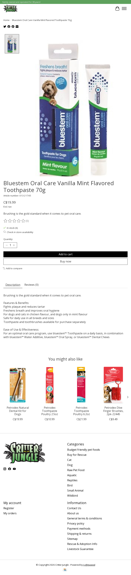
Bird (69, 485)
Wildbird (72, 495)
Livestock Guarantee (80, 549)
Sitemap (72, 539)
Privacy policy (75, 523)
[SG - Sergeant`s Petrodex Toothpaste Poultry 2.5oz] (49, 385)
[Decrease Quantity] (6, 245)
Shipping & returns (79, 534)
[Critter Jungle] (10, 8)
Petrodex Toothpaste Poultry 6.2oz (81, 411)
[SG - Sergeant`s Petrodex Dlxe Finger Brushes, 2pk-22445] (113, 385)
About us (73, 513)
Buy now (65, 261)
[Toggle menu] (124, 8)
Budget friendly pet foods (83, 450)
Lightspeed (89, 564)
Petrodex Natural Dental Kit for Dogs (18, 411)
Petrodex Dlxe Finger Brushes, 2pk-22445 (113, 411)
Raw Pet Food (75, 470)
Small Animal (75, 490)
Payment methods (78, 528)
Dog (70, 465)
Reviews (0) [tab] (31, 285)
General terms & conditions (84, 518)
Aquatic (72, 475)
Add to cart (65, 254)
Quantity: (8, 239)
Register (8, 508)
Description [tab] (12, 285)
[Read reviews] (14, 221)
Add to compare (14, 268)
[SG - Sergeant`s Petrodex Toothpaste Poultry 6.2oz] (81, 385)
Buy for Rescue (76, 455)
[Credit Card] (65, 570)
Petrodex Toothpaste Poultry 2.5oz (49, 411)
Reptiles (72, 480)
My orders (10, 513)
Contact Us (74, 508)
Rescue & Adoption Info (82, 544)
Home (6, 20)
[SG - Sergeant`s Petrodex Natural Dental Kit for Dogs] (17, 385)
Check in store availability (20, 232)
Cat (69, 460)
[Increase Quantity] (14, 245)
